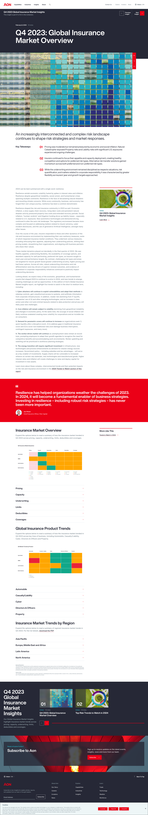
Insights (36, 5)
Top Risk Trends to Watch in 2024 (92, 713)
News (129, 4)
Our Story (55, 787)
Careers (117, 4)
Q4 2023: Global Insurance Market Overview (53, 714)
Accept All (124, 809)
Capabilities (18, 5)
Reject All (113, 809)
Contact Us (108, 4)
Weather (102, 794)
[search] (49, 4)
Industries (28, 5)
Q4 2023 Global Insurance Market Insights (24, 12)
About (44, 5)
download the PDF (46, 631)
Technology (103, 791)
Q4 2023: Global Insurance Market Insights (112, 214)
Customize (102, 809)
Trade (101, 787)
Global (140, 4)
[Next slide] (47, 723)
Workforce (103, 798)
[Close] (145, 808)
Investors (123, 4)
